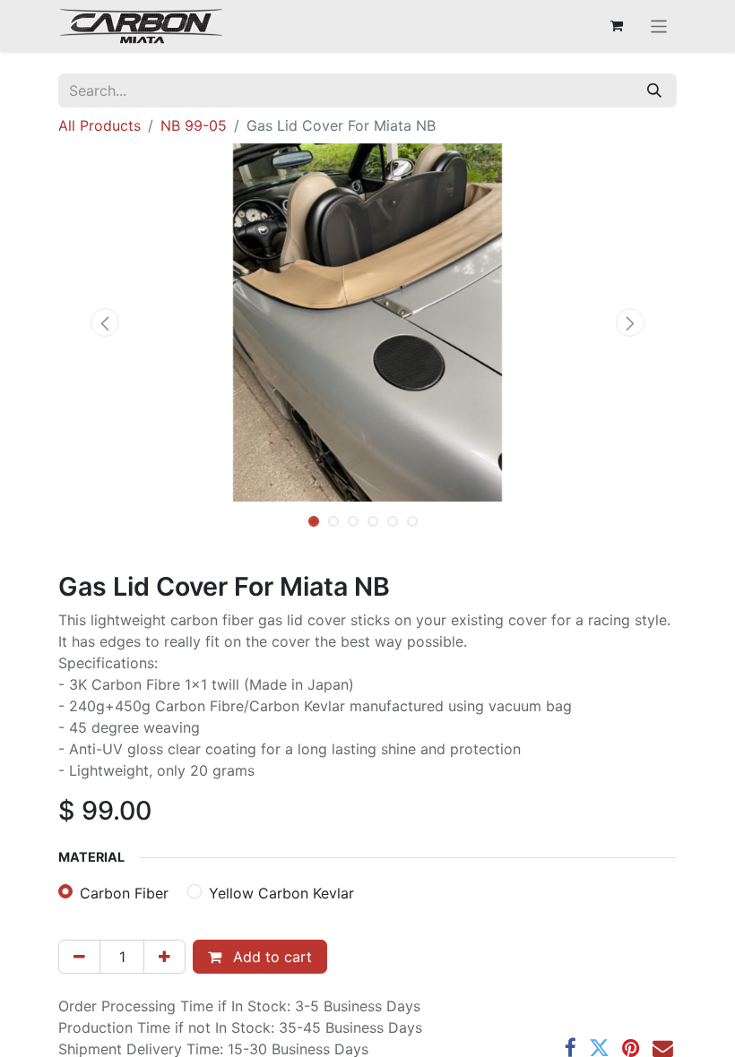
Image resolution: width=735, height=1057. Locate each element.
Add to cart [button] (270, 957)
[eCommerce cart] (617, 26)
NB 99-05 (193, 125)
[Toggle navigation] (659, 26)
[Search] (654, 90)
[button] (104, 322)
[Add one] (164, 957)
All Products (99, 125)
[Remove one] (79, 957)
